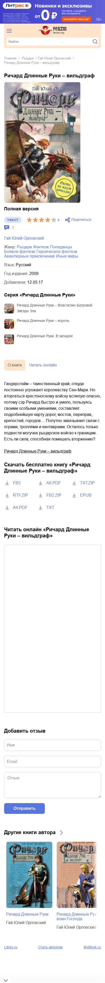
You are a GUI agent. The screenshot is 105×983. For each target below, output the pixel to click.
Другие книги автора (30, 832)
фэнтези (41, 247)
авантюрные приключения (29, 256)
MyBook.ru (92, 947)
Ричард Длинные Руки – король (43, 321)
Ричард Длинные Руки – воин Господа (79, 916)
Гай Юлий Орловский (54, 58)
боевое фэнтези (19, 251)
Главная (10, 58)
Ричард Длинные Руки (27, 914)
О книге (15, 365)
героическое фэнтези (56, 251)
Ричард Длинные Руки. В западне (45, 336)
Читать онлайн (43, 365)
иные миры (67, 256)
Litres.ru (10, 947)
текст (13, 220)
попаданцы (61, 247)
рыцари (28, 58)
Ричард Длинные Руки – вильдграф (37, 451)
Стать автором (50, 947)
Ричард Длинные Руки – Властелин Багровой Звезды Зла (54, 308)
